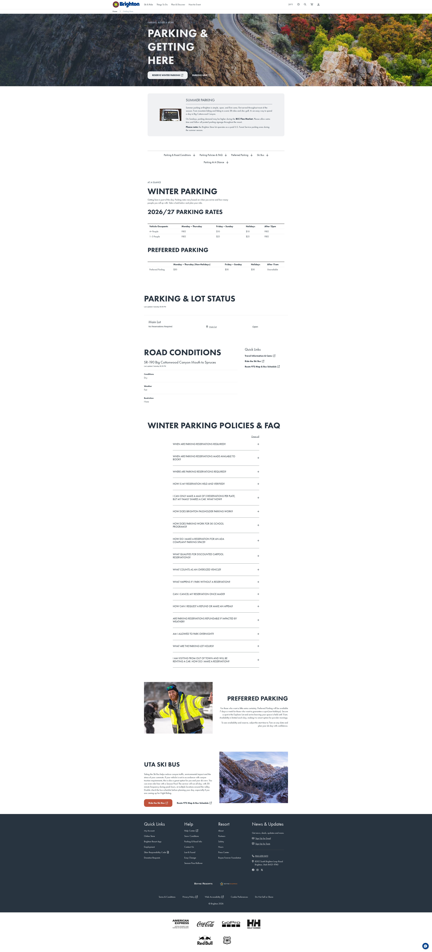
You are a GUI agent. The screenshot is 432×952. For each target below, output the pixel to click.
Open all (255, 436)
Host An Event (195, 4)
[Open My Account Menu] (318, 4)
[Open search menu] (305, 4)
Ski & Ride (148, 4)
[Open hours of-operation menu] (298, 4)
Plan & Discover (178, 4)
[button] (425, 946)
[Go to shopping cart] (311, 4)
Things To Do (162, 4)
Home (114, 11)
